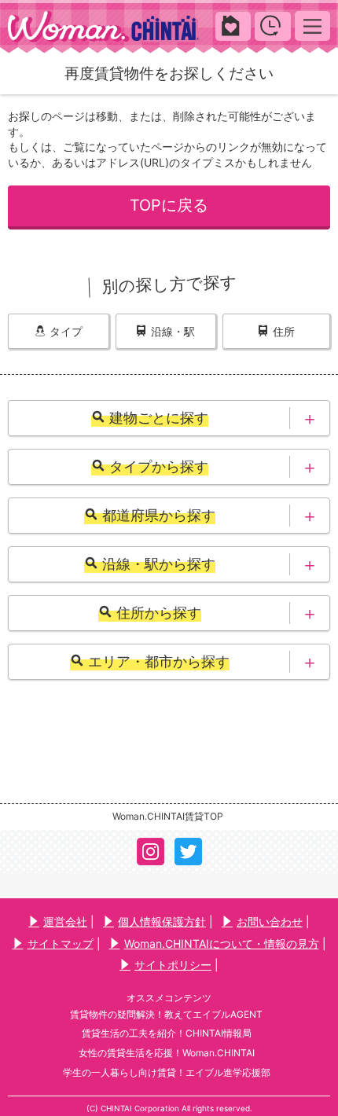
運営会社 (65, 921)
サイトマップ (61, 943)
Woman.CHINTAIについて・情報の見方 (221, 943)
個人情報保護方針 (162, 921)
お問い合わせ (270, 921)
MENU (312, 25)
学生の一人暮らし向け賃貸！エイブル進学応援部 (166, 1072)
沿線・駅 (173, 331)
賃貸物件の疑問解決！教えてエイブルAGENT (166, 1014)
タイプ (66, 331)
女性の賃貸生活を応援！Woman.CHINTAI (167, 1053)
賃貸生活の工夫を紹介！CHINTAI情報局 (167, 1033)
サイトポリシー (172, 964)
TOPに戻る (169, 205)
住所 (284, 331)
